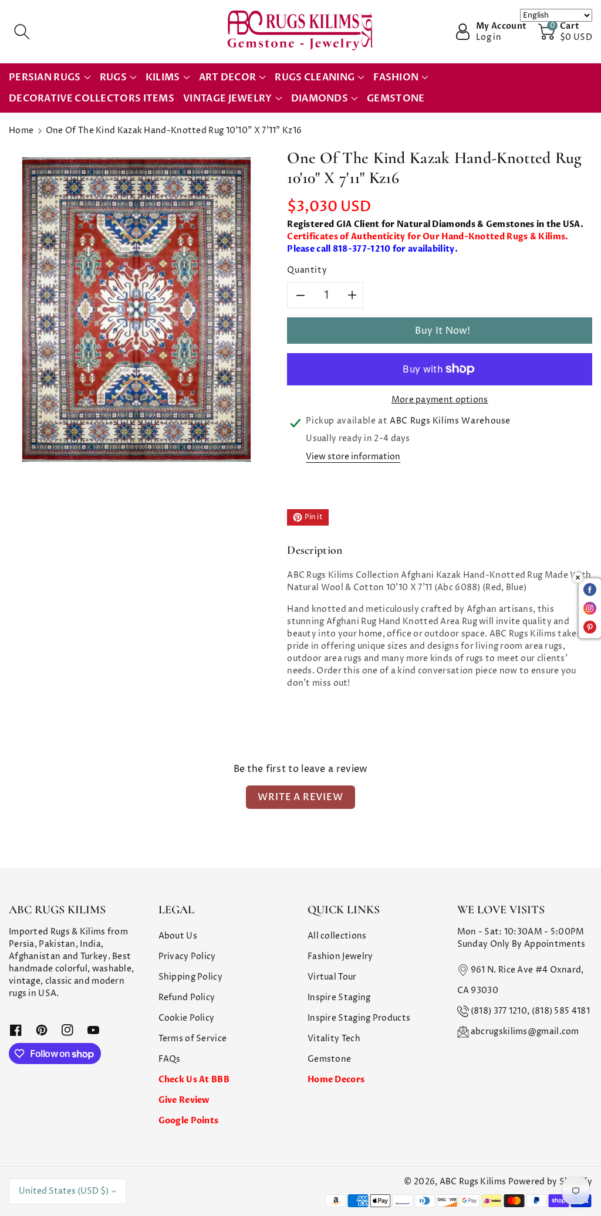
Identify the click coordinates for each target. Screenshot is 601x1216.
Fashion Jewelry (340, 956)
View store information (353, 456)
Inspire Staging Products (359, 1018)
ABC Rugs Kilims (473, 1181)
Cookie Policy (186, 1018)
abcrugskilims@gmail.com (525, 1031)
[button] (22, 32)
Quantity (307, 270)
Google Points (188, 1120)
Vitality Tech (334, 1038)
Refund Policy (186, 997)
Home (21, 130)
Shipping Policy (190, 977)
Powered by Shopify (550, 1181)
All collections (337, 935)
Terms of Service (192, 1038)
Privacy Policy (187, 956)
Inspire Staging (339, 997)
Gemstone (329, 1059)
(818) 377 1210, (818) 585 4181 (530, 1011)
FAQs (169, 1059)
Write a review (300, 797)
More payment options (439, 399)
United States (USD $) (64, 1191)
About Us (177, 935)
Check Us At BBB (194, 1079)
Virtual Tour (332, 977)
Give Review (184, 1100)
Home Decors (336, 1079)
